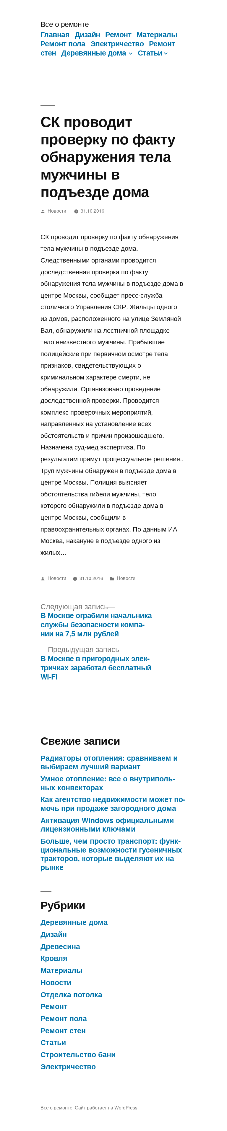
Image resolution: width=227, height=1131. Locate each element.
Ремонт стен (63, 1030)
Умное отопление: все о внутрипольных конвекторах (107, 783)
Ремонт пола (62, 43)
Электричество (117, 43)
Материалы (157, 34)
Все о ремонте (64, 24)
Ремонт (118, 34)
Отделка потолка (71, 994)
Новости (57, 210)
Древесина (60, 946)
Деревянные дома (93, 52)
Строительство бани (78, 1054)
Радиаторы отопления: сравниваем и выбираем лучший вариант (109, 762)
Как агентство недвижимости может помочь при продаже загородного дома (112, 803)
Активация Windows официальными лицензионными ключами (107, 824)
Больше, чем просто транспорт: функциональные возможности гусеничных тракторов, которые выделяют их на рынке (111, 853)
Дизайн (87, 34)
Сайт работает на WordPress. (107, 1107)
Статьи (150, 52)
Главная (55, 34)
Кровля (53, 958)
